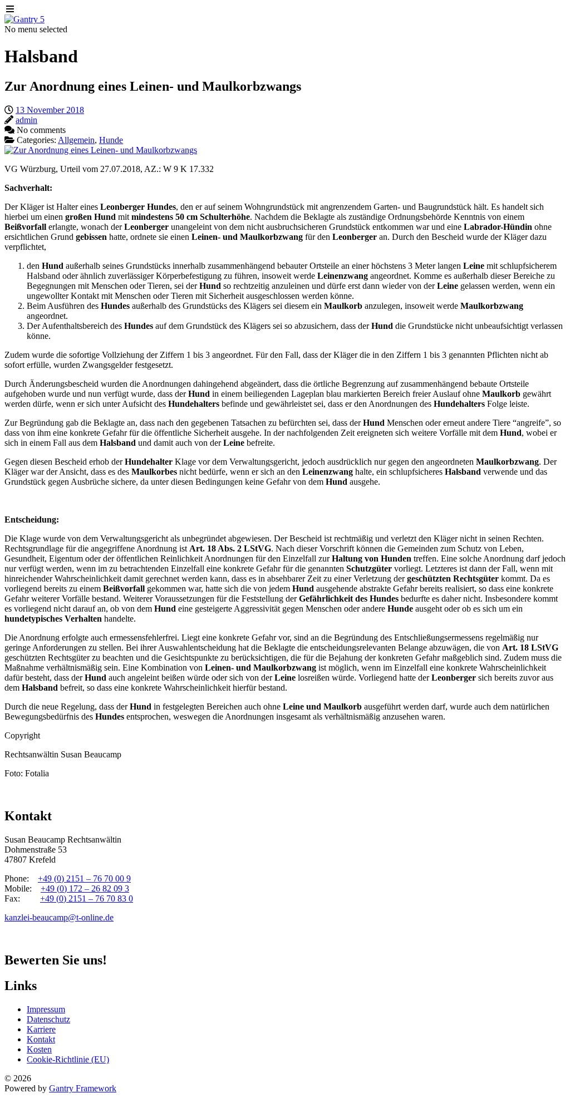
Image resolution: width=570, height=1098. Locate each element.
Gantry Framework (82, 1088)
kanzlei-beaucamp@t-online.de (59, 917)
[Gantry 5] (24, 19)
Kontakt (41, 1039)
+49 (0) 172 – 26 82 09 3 (85, 888)
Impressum (46, 1009)
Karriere (41, 1029)
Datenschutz (48, 1019)
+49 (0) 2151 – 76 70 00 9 (84, 878)
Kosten (39, 1049)
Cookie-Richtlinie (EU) (68, 1059)
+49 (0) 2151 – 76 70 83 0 (86, 898)
